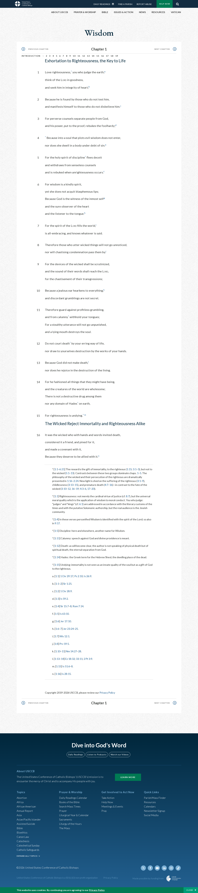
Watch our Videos (120, 754)
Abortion (22, 797)
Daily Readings (102, 4)
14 (93, 56)
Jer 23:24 (68, 628)
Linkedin (164, 868)
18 (112, 56)
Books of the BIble (69, 802)
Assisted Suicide (26, 823)
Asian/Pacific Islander (29, 819)
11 (79, 56)
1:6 (57, 621)
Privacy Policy (107, 692)
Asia (19, 815)
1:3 (57, 598)
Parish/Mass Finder (155, 797)
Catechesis (23, 841)
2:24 (75, 480)
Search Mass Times (69, 806)
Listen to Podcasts (96, 754)
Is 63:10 (64, 613)
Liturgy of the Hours (70, 823)
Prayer (63, 810)
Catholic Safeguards (28, 849)
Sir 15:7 (64, 606)
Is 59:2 (64, 598)
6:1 (81, 504)
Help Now (164, 4)
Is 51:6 (66, 666)
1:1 (56, 469)
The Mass (64, 828)
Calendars (150, 806)
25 (76, 628)
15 (97, 56)
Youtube (157, 868)
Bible (20, 828)
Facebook (150, 868)
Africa (20, 802)
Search (177, 3)
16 (102, 56)
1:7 (56, 636)
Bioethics (22, 832)
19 (116, 56)
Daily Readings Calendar (114, 4)
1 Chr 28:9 (66, 591)
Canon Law (23, 836)
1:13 (57, 658)
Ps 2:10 (78, 576)
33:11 (79, 658)
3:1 (134, 469)
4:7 (106, 484)
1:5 (56, 530)
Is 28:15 (66, 673)
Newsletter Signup (154, 810)
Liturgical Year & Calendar (74, 815)
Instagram (171, 868)
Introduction (31, 56)
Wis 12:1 (64, 636)
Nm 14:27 (71, 651)
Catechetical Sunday (28, 845)
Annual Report (25, 810)
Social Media (151, 815)
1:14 (56, 557)
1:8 (56, 643)
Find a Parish (125, 4)
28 (79, 651)
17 (107, 56)
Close (189, 890)
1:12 (56, 545)
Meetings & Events (112, 806)
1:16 (69, 480)
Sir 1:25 (67, 583)
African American (26, 806)
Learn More (128, 777)
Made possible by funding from (148, 878)
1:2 (57, 591)
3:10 (63, 488)
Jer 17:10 (65, 621)
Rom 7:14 (78, 606)
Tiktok (178, 868)
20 (92, 488)
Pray (104, 810)
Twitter (143, 868)
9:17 (57, 523)
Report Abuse (144, 4)
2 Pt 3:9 (88, 658)
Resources (150, 802)
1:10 (57, 651)
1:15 (129, 469)
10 (74, 56)
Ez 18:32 (70, 658)
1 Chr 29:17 (66, 576)
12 (83, 56)
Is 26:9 (87, 576)
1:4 (56, 519)
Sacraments (65, 819)
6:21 (61, 469)
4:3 (81, 488)
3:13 (70, 484)
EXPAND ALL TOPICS (27, 856)
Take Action (107, 797)
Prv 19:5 (64, 643)
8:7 (127, 496)
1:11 (56, 538)
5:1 (67, 473)
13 (88, 56)
